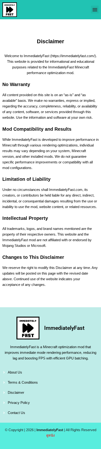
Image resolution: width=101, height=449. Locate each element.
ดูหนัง (50, 435)
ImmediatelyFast (64, 328)
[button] (95, 9)
